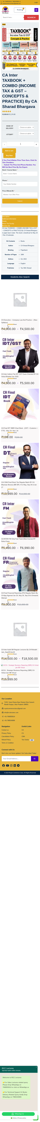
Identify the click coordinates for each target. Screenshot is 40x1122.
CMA (23, 736)
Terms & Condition (8, 743)
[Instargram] (11, 765)
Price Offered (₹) (8, 191)
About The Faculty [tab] (8, 223)
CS (23, 733)
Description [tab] (5, 216)
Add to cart (9, 151)
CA (23, 730)
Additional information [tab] (9, 219)
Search (31, 17)
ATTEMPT (9, 134)
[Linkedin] (15, 765)
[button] (3, 27)
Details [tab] (4, 221)
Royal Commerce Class (16, 773)
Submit (20, 201)
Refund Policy (6, 740)
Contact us (5, 730)
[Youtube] (7, 765)
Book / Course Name (9, 170)
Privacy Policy (6, 733)
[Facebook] (3, 765)
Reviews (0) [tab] (6, 226)
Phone (5, 180)
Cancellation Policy (8, 736)
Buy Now (9, 155)
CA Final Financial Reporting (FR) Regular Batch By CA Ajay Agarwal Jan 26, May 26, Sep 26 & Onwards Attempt (19, 595)
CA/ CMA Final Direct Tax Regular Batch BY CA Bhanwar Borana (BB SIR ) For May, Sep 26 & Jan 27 (19, 484)
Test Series (25, 740)
